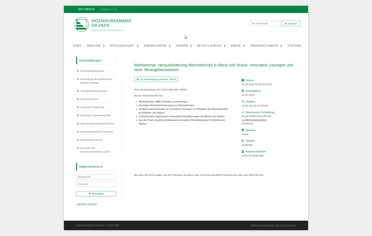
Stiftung (294, 46)
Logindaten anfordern (87, 204)
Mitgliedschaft (122, 46)
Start (77, 46)
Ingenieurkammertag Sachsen (97, 123)
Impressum (288, 225)
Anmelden (97, 193)
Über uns (94, 46)
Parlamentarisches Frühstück (96, 131)
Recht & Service (209, 46)
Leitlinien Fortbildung (92, 107)
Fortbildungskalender (92, 71)
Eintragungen (155, 46)
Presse (236, 46)
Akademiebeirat (89, 99)
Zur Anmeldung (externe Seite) (157, 79)
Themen (182, 46)
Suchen (292, 23)
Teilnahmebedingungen (93, 91)
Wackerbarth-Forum (91, 140)
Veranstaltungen (264, 46)
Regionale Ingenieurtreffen (95, 115)
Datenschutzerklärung (265, 225)
